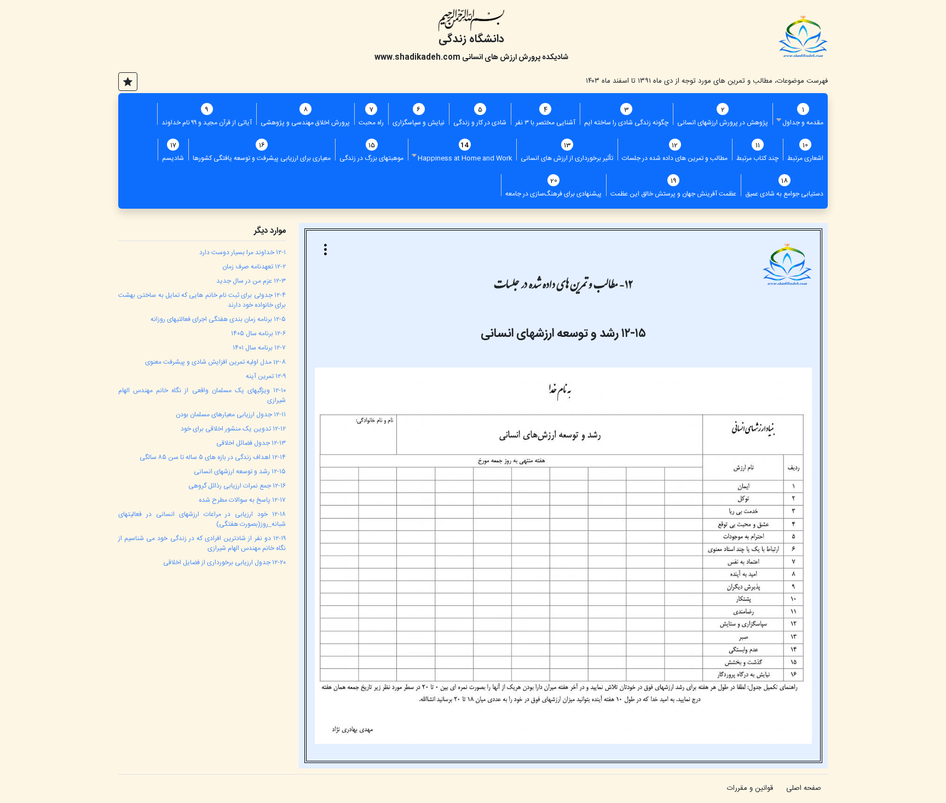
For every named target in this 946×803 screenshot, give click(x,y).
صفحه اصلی (803, 788)
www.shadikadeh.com (417, 57)
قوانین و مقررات (750, 788)
